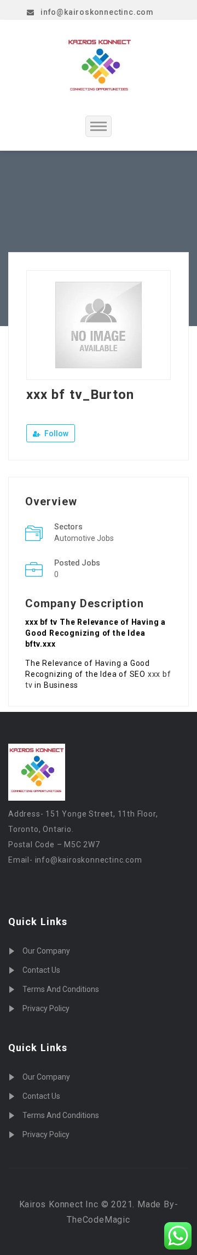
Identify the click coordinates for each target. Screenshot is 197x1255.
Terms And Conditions (60, 989)
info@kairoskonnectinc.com (97, 12)
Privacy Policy (45, 1008)
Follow (55, 433)
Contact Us (41, 970)
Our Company (46, 950)
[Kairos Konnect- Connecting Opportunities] (99, 67)
